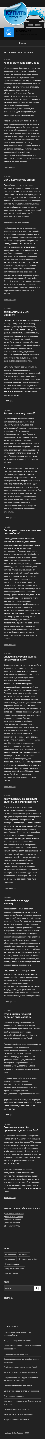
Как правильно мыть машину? (16, 313)
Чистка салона (11, 1273)
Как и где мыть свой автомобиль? (18, 1414)
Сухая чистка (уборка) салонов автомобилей (17, 1015)
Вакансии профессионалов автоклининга (21, 1390)
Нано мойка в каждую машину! (17, 901)
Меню (23, 43)
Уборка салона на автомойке (21, 62)
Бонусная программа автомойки (17, 1340)
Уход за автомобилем (14, 1268)
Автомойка (23, 1254)
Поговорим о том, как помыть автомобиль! (22, 531)
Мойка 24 (23, 31)
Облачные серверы (13, 1219)
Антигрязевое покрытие (14, 1396)
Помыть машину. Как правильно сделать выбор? (21, 1128)
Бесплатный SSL (12, 1225)
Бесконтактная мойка (27, 1259)
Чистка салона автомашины (16, 1353)
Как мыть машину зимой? (20, 413)
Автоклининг (10, 1254)
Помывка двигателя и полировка (18, 1385)
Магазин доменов (12, 1222)
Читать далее (10, 167)
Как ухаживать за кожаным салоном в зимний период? (21, 800)
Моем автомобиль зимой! (20, 179)
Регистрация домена (14, 1216)
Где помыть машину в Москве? (17, 1409)
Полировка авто (12, 1263)
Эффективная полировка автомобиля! (20, 1367)
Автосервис (10, 1259)
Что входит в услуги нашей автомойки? (21, 1372)
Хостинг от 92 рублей (14, 1213)
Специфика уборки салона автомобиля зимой (20, 658)
